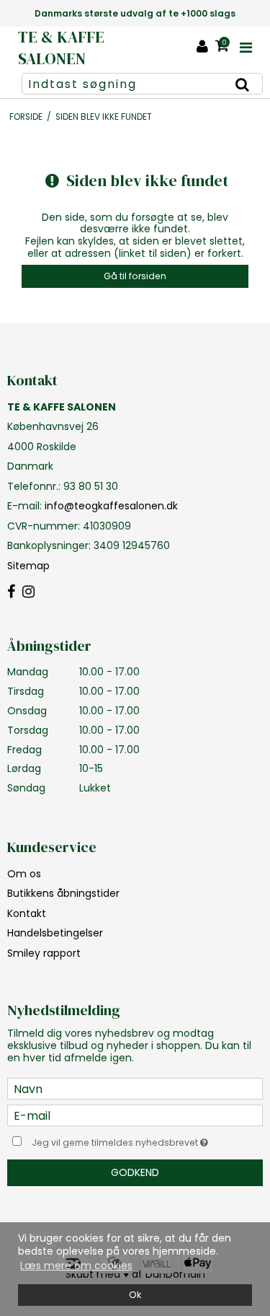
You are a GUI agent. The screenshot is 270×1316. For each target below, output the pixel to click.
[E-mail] (135, 1114)
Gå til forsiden (135, 276)
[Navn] (135, 1088)
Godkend (135, 1172)
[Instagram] (28, 592)
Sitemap (28, 565)
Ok (135, 1295)
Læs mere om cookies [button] (76, 1265)
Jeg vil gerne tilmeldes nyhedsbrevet (127, 1140)
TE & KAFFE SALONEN (61, 48)
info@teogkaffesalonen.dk (111, 506)
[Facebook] (11, 592)
